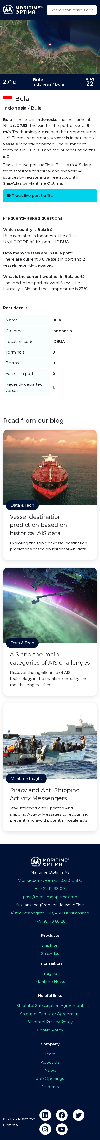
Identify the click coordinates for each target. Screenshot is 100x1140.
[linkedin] (45, 1115)
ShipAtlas (50, 953)
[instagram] (45, 1129)
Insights (50, 973)
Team (50, 1054)
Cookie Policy (50, 1030)
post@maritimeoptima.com (50, 896)
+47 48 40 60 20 (50, 921)
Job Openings (50, 1078)
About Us (50, 1062)
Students (50, 1086)
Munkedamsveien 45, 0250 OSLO (50, 880)
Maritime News (50, 981)
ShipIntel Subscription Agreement (50, 1005)
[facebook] (62, 1115)
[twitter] (78, 1115)
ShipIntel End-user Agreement (50, 1013)
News (50, 1070)
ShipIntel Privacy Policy (50, 1021)
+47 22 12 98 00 (50, 888)
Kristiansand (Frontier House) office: (50, 904)
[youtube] (62, 1129)
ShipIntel (50, 945)
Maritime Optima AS (50, 872)
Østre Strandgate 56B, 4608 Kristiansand (50, 913)
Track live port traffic (32, 195)
